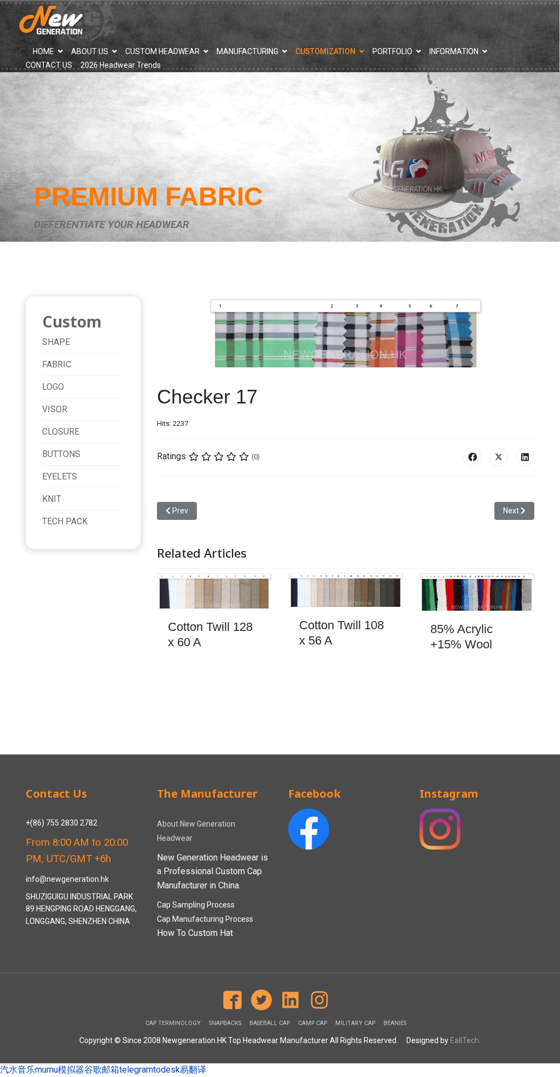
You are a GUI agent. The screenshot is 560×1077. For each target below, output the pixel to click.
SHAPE (56, 342)
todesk (166, 1069)
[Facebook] (472, 457)
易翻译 (193, 1069)
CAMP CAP (312, 1023)
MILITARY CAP (355, 1023)
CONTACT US (49, 65)
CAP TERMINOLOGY (173, 1023)
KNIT (51, 499)
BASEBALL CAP (269, 1023)
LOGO (53, 387)
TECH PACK (65, 521)
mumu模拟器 (59, 1069)
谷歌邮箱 (101, 1069)
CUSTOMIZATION (325, 51)
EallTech (464, 1040)
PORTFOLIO (392, 51)
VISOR (54, 409)
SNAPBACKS (225, 1023)
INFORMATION (454, 51)
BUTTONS (61, 454)
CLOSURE (60, 431)
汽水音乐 (17, 1069)
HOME (43, 51)
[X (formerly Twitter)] (498, 457)
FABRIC (56, 364)
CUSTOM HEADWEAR (162, 51)
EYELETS (59, 476)
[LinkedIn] (525, 457)
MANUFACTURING (247, 51)
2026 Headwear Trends (120, 65)
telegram (136, 1069)
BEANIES (394, 1023)
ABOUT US (89, 51)
